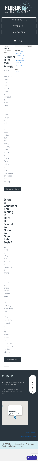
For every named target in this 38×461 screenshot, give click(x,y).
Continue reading (12, 189)
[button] (15, 418)
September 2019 (20, 55)
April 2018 (18, 64)
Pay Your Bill (19, 26)
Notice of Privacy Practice (28, 436)
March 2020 (19, 53)
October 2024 (19, 51)
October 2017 (19, 65)
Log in (17, 71)
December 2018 (20, 58)
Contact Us (19, 32)
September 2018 (20, 60)
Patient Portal (19, 19)
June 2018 (18, 62)
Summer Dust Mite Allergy (9, 61)
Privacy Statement (30, 432)
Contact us (32, 384)
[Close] (20, 408)
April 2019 (18, 57)
